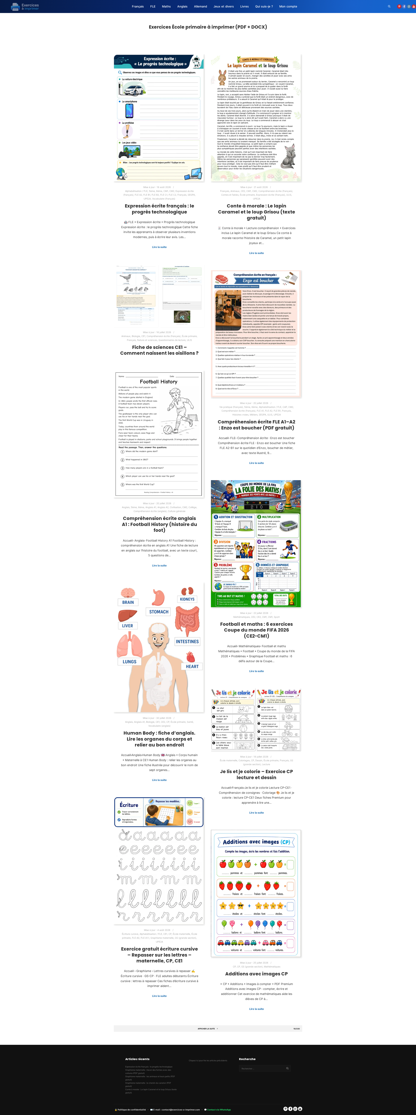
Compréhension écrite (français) (275, 191)
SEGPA (191, 194)
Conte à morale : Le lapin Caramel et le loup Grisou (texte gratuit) (256, 212)
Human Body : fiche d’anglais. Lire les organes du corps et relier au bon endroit (159, 739)
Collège (192, 507)
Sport (277, 617)
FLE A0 (135, 937)
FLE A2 (138, 194)
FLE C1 (163, 194)
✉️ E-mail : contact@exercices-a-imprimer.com (175, 1109)
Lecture (266, 764)
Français (181, 194)
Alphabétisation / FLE (136, 191)
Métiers (254, 414)
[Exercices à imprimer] (23, 6)
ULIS (288, 194)
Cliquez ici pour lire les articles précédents (208, 1060)
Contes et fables (230, 194)
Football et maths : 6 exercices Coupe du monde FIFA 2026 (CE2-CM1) (256, 630)
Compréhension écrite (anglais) (150, 511)
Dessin (258, 760)
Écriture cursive (130, 934)
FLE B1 (146, 194)
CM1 (165, 191)
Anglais (126, 507)
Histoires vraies (240, 414)
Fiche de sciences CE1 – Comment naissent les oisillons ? (159, 350)
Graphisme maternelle (162, 937)
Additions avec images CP (256, 974)
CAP (285, 407)
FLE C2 (172, 194)
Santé (190, 721)
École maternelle (228, 760)
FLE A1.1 (145, 937)
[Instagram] (409, 6)
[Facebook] (404, 6)
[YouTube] (414, 6)
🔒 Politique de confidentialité (130, 1109)
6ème (159, 191)
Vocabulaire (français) (163, 198)
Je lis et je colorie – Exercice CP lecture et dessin (256, 774)
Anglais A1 (150, 507)
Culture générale (176, 511)
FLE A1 (260, 410)
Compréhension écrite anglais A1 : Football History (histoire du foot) (159, 524)
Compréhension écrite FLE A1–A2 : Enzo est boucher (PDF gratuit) (256, 425)
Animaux (235, 191)
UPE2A (147, 198)
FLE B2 (155, 194)
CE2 (243, 191)
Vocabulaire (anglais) (159, 725)
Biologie (136, 336)
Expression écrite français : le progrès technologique (159, 209)
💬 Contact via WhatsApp (217, 1109)
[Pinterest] (399, 6)
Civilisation (175, 507)
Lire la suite (159, 247)
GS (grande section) (185, 937)
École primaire (247, 194)
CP (167, 721)
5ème (152, 191)
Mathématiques (241, 617)
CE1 (143, 336)
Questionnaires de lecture (172, 340)
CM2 (171, 191)
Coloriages (244, 760)
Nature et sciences (147, 340)
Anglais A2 (163, 507)
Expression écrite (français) (270, 194)
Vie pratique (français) (231, 407)
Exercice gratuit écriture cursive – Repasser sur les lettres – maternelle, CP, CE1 (159, 955)
